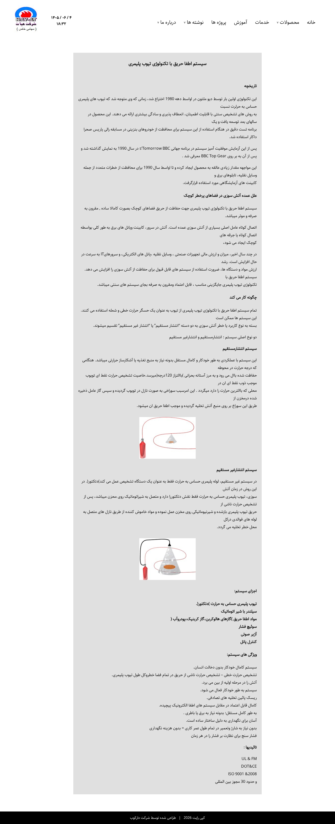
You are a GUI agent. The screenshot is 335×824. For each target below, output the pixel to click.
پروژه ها (218, 22)
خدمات (262, 22)
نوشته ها (195, 22)
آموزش (240, 22)
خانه (311, 22)
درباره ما (168, 22)
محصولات (289, 22)
